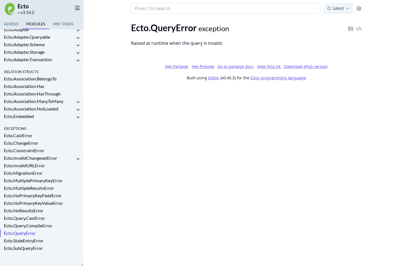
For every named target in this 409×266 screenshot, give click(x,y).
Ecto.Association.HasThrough (32, 93)
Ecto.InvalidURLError (24, 165)
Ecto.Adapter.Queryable (27, 37)
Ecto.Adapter (16, 29)
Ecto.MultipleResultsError (29, 188)
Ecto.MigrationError (23, 173)
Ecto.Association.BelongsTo (30, 78)
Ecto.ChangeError (21, 143)
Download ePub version (306, 66)
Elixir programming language (278, 77)
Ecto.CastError (18, 135)
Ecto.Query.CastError (24, 218)
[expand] (78, 30)
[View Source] (359, 25)
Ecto (23, 6)
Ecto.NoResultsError (23, 210)
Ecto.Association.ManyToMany (33, 101)
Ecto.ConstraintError (24, 150)
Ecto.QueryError (20, 233)
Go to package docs (236, 66)
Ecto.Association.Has (24, 86)
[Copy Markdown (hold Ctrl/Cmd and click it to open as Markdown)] (351, 25)
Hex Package (176, 66)
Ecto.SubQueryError (23, 248)
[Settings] (359, 8)
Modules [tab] (35, 23)
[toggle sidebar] (76, 8)
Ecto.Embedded (19, 116)
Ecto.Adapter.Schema (24, 44)
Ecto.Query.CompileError (28, 225)
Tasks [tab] (63, 23)
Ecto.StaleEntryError (23, 240)
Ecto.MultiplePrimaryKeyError (33, 180)
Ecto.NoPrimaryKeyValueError (33, 203)
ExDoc (213, 77)
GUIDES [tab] (11, 23)
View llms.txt (269, 66)
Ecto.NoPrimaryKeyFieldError (32, 195)
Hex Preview (203, 66)
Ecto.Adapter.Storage (24, 52)
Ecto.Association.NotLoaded (31, 108)
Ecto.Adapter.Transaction (28, 59)
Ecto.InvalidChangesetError (30, 158)
